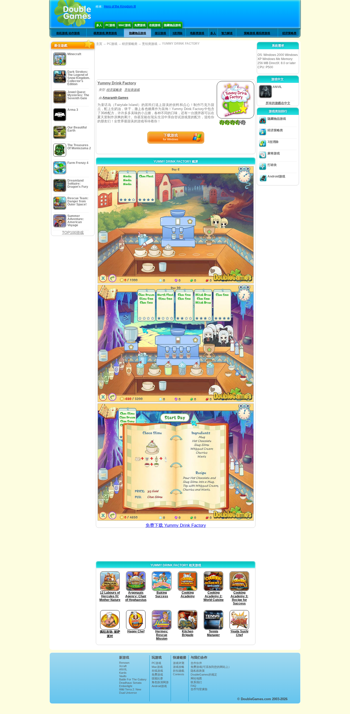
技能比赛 (157, 678)
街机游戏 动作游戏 (68, 33)
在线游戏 (154, 25)
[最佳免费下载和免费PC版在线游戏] (72, 14)
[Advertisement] (175, 63)
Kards (123, 672)
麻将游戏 (273, 153)
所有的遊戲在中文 (278, 103)
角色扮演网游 (160, 682)
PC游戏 (110, 25)
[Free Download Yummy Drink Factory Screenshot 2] (176, 343)
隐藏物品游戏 (172, 25)
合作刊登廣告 (199, 689)
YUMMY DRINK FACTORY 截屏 (175, 161)
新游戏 (124, 657)
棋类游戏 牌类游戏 (105, 33)
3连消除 (177, 33)
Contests (178, 674)
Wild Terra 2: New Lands (130, 691)
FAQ (193, 685)
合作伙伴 (196, 663)
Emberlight (125, 686)
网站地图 (196, 678)
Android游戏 (276, 176)
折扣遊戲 (178, 670)
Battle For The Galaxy (133, 679)
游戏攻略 (178, 666)
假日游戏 (160, 33)
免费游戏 (140, 25)
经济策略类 (289, 33)
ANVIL (123, 669)
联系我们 (196, 682)
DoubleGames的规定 (204, 674)
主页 (99, 44)
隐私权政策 (198, 670)
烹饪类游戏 (149, 44)
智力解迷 (227, 33)
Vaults (123, 676)
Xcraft (123, 666)
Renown (124, 662)
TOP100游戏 (73, 232)
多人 (99, 25)
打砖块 (272, 165)
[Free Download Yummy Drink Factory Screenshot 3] (176, 462)
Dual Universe (128, 692)
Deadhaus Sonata (130, 682)
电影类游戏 (197, 33)
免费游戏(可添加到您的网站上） (211, 666)
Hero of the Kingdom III (120, 6)
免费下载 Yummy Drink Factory (176, 525)
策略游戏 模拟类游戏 (257, 33)
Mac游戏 (125, 25)
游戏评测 (178, 663)
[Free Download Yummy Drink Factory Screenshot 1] (176, 224)
